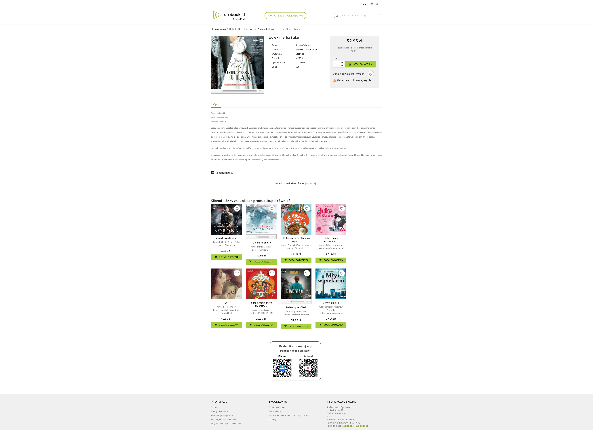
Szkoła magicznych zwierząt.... (261, 304)
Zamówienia (275, 411)
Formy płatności (219, 411)
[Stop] (217, 91)
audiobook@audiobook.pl (355, 425)
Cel (226, 302)
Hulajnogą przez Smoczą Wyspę (296, 240)
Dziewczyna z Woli (296, 307)
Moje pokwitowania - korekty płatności (289, 415)
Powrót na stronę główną (285, 15)
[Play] (213, 91)
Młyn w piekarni (331, 302)
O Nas (214, 407)
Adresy (272, 419)
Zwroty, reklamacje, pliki (223, 419)
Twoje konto (278, 401)
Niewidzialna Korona (226, 238)
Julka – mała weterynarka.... (331, 240)
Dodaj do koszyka (360, 64)
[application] (237, 91)
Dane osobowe (277, 407)
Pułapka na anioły (261, 242)
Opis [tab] (216, 104)
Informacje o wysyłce (222, 415)
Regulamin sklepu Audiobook (226, 423)
